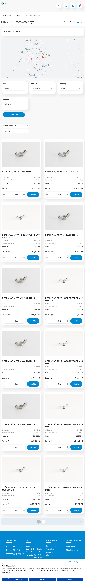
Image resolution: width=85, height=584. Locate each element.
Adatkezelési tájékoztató (51, 554)
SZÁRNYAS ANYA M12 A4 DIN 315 (18, 298)
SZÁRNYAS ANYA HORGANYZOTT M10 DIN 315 (21, 236)
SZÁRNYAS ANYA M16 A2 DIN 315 (18, 424)
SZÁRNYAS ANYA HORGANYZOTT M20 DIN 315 (18, 488)
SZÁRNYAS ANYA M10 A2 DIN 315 (18, 172)
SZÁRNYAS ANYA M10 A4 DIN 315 (61, 172)
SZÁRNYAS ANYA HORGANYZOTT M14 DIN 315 (64, 362)
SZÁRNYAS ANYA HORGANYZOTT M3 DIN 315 (63, 488)
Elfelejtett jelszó (72, 550)
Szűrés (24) (14, 114)
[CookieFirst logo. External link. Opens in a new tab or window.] (2, 564)
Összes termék (6, 15)
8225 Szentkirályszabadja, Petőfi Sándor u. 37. (34, 549)
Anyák (18, 15)
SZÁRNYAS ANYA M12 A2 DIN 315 (61, 235)
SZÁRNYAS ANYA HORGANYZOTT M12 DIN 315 (64, 299)
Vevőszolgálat (71, 546)
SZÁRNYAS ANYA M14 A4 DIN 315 (18, 361)
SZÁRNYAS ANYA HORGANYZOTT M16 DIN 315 (64, 425)
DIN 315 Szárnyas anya (33, 15)
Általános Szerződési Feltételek (54, 547)
